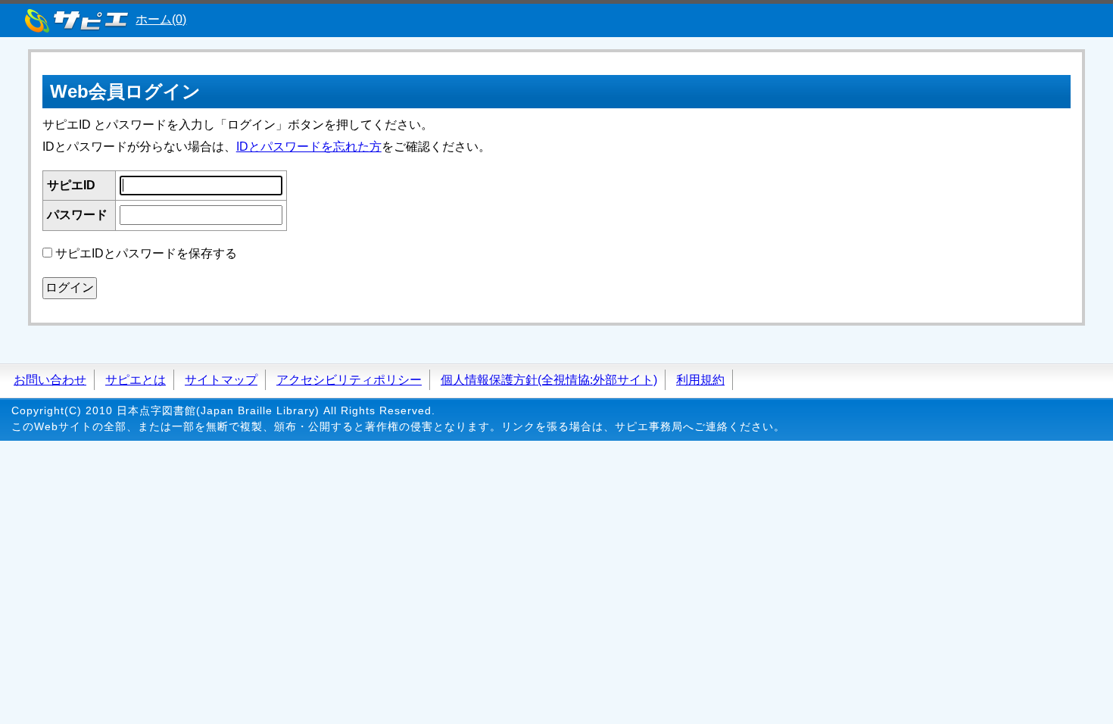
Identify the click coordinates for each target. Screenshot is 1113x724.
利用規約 (700, 379)
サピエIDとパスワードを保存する (146, 253)
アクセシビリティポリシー (349, 379)
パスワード (77, 214)
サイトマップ (221, 379)
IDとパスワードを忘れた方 (309, 146)
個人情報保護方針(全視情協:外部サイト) (549, 379)
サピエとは (135, 379)
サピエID (71, 185)
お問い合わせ (50, 379)
